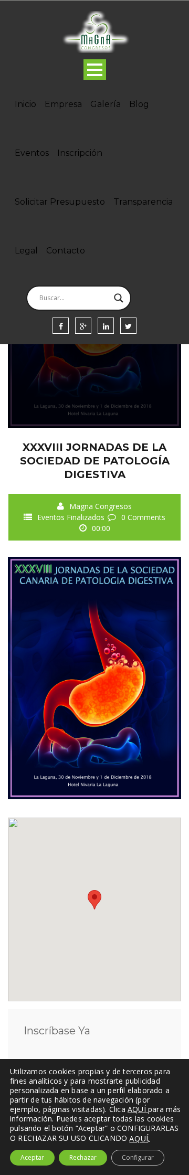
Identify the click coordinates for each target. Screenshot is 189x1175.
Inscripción (79, 153)
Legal (26, 251)
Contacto (65, 251)
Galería (105, 104)
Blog (139, 104)
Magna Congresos (100, 506)
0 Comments (143, 517)
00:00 (101, 528)
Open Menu (94, 69)
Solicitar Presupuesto (60, 202)
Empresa (63, 104)
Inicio (25, 104)
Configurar (138, 1157)
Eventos (32, 153)
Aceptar (32, 1157)
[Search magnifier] (118, 298)
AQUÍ (138, 1138)
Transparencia (143, 202)
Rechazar (83, 1157)
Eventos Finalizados (70, 517)
